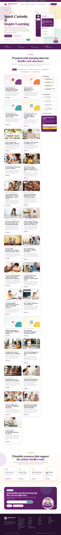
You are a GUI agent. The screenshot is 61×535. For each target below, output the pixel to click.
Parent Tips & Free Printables (33, 69)
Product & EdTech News (35, 71)
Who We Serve (33, 4)
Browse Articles (8, 35)
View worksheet (8, 478)
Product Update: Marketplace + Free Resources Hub (29, 89)
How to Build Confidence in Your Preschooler (31, 303)
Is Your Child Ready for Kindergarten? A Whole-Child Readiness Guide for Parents (12, 196)
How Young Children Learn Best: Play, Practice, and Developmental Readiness (12, 223)
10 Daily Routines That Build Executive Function (12, 167)
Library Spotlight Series (25, 71)
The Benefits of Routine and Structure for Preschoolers (31, 379)
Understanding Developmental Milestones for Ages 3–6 (12, 432)
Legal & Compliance (51, 520)
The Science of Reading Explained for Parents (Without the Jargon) (30, 195)
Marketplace (30, 523)
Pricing (38, 4)
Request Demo (43, 4)
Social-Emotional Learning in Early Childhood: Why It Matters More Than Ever (31, 223)
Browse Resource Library (47, 113)
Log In (49, 4)
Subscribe (50, 128)
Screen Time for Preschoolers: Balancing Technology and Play (30, 331)
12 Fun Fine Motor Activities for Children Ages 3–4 (31, 143)
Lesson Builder (27, 4)
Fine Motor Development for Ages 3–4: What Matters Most (31, 353)
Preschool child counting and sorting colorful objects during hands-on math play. (12, 277)
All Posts (14, 69)
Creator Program (30, 526)
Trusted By (39, 520)
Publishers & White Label (21, 525)
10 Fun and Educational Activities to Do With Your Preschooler (12, 406)
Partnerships (40, 523)
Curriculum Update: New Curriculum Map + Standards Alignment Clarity (30, 116)
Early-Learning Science (22, 69)
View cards (34, 478)
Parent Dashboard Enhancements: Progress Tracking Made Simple (11, 89)
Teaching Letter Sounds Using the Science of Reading (12, 352)
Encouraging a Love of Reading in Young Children (12, 379)
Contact (39, 524)
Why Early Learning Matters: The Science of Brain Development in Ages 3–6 (31, 169)
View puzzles (47, 478)
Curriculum (22, 4)
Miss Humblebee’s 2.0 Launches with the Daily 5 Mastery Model (12, 115)
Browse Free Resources (18, 505)
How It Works (30, 520)
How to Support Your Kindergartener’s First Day (12, 143)
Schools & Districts (20, 520)
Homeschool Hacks (44, 69)
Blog (28, 524)
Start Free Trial (53, 4)
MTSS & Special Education (32, 527)
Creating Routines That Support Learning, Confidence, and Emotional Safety (31, 278)
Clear (28, 39)
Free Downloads (17, 35)
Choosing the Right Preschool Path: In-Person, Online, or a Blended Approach (12, 305)
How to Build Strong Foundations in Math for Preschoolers (30, 250)
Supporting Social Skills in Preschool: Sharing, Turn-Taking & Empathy (30, 406)
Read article (8, 97)
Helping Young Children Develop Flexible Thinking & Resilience (12, 331)
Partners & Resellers (21, 527)
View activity (21, 478)
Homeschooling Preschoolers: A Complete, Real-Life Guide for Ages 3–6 (12, 250)
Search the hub (7, 39)
